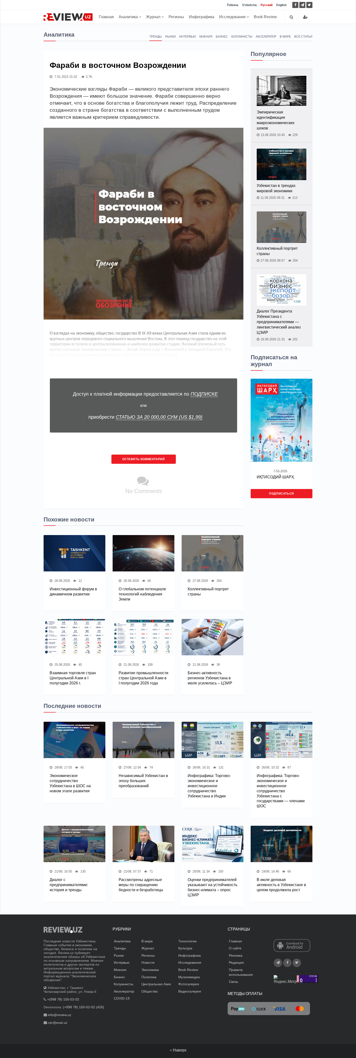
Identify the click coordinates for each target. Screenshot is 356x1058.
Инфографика (201, 17)
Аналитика (129, 17)
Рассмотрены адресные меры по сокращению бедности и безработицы (141, 885)
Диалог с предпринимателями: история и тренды (69, 885)
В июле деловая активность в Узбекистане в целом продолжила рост (281, 885)
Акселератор (266, 36)
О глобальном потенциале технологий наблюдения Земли (142, 594)
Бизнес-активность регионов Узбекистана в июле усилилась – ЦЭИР (210, 678)
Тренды (155, 36)
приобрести (145, 417)
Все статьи (303, 36)
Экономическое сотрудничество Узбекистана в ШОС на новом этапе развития (70, 783)
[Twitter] (309, 5)
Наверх (179, 1050)
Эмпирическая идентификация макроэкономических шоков (275, 120)
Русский (266, 5)
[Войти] (305, 17)
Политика (148, 977)
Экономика (150, 970)
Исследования (233, 17)
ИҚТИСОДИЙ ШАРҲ (275, 477)
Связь (233, 982)
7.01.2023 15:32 (65, 77)
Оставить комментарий (143, 459)
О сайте (235, 948)
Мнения (205, 36)
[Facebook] (295, 5)
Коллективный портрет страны (208, 591)
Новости (148, 962)
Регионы (176, 17)
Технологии (187, 941)
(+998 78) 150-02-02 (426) (83, 1007)
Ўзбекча (232, 5)
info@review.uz (59, 1015)
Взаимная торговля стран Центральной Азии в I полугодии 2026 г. (73, 678)
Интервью (187, 36)
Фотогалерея (188, 984)
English (281, 5)
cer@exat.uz (57, 1023)
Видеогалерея (189, 991)
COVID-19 (122, 998)
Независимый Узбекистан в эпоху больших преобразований (143, 781)
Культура (185, 948)
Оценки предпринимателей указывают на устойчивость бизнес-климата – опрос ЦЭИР (212, 887)
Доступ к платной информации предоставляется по (145, 394)
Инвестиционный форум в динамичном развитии (73, 591)
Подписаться (281, 493)
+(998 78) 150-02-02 (63, 999)
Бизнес (222, 36)
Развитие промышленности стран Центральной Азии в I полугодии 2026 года (143, 678)
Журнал (153, 17)
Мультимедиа (189, 977)
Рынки (170, 36)
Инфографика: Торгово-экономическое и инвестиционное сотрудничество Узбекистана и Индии (209, 786)
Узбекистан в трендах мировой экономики (276, 188)
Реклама (235, 955)
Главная (106, 17)
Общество (149, 991)
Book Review (265, 17)
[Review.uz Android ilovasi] (292, 946)
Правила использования (241, 972)
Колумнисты (241, 36)
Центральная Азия (156, 984)
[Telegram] (302, 5)
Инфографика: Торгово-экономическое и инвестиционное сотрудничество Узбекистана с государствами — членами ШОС (281, 791)
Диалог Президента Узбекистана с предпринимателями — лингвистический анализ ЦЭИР (279, 322)
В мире (285, 36)
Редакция (236, 962)
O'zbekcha (249, 5)
